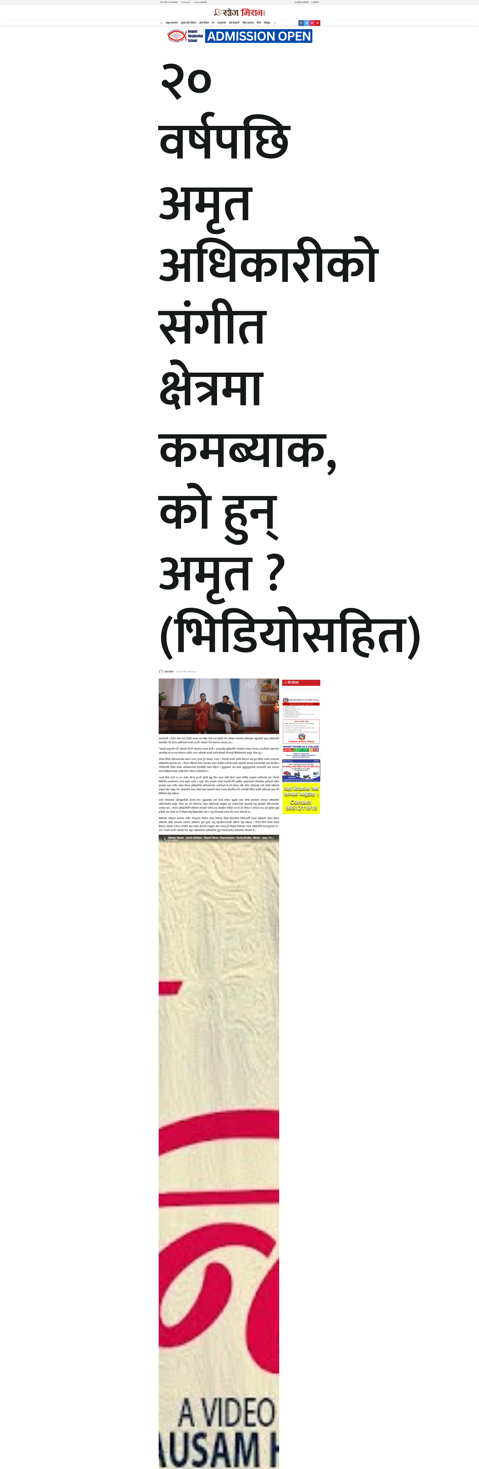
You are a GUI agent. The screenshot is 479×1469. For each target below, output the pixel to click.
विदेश (259, 23)
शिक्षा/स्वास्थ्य (248, 23)
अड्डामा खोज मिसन (188, 23)
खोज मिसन (204, 23)
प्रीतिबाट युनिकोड (303, 2)
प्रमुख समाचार (172, 23)
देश (213, 23)
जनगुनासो (221, 23)
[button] (161, 23)
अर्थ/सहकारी (234, 23)
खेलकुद (267, 23)
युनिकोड (316, 2)
